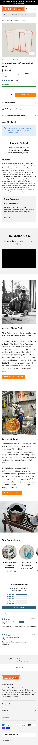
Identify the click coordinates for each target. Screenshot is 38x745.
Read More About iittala (11, 493)
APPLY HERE (8, 217)
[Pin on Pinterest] (15, 122)
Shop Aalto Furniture (19, 3)
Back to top (19, 667)
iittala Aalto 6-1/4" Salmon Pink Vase (16, 20)
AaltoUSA (8, 740)
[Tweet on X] (8, 122)
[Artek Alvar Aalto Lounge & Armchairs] (9, 552)
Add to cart (25, 95)
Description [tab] (6, 159)
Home (3, 20)
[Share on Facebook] (12, 122)
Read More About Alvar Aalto (13, 376)
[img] (6, 619)
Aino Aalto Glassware (26, 563)
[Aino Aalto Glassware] (26, 552)
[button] (31, 9)
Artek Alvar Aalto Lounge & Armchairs (9, 565)
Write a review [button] (19, 607)
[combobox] (19, 15)
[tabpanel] (19, 177)
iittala (3, 60)
